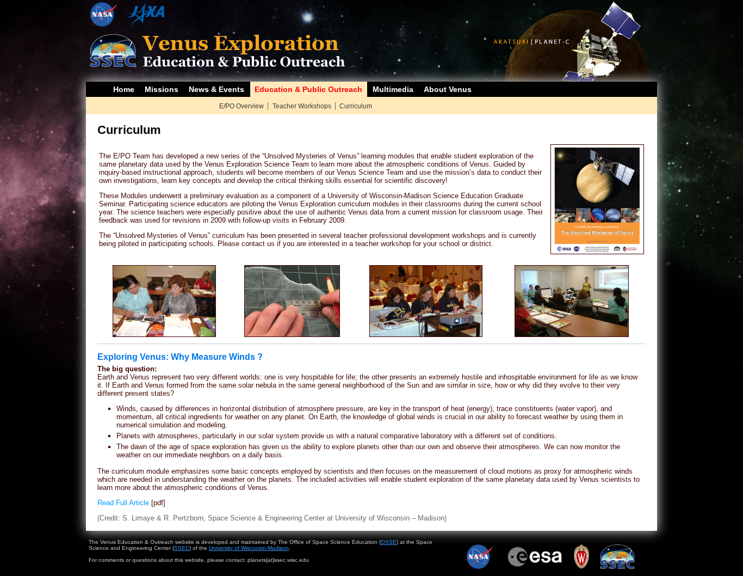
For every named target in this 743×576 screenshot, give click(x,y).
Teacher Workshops (302, 106)
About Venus (448, 89)
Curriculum (355, 106)
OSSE (389, 542)
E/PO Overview (241, 106)
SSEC (181, 548)
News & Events (216, 89)
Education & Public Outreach (308, 89)
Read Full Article (123, 503)
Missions (161, 89)
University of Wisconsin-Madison (249, 548)
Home (123, 89)
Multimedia (393, 89)
